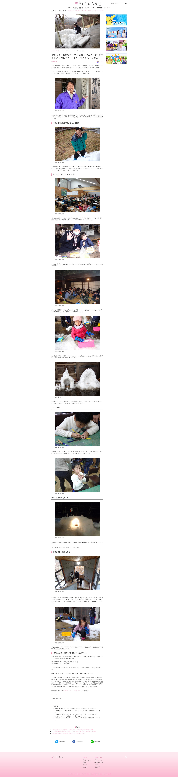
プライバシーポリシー (99, 760)
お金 (90, 11)
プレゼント (107, 8)
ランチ (72, 11)
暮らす (87, 8)
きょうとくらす (54, 10)
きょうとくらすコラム (66, 50)
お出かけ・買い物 (78, 8)
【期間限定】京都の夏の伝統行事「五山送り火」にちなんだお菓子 (68, 733)
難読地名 (95, 11)
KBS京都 (99, 8)
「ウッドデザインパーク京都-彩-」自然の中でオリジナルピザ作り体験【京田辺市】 (72, 729)
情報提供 (96, 767)
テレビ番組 (102, 11)
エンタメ (92, 8)
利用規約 (96, 759)
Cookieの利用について (99, 762)
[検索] (125, 3)
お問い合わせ (97, 766)
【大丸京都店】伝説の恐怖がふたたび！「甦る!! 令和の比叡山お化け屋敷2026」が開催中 (73, 731)
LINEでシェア (97, 741)
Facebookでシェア (79, 741)
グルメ (69, 8)
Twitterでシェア (62, 741)
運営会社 (96, 764)
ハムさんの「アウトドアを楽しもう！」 (80, 50)
